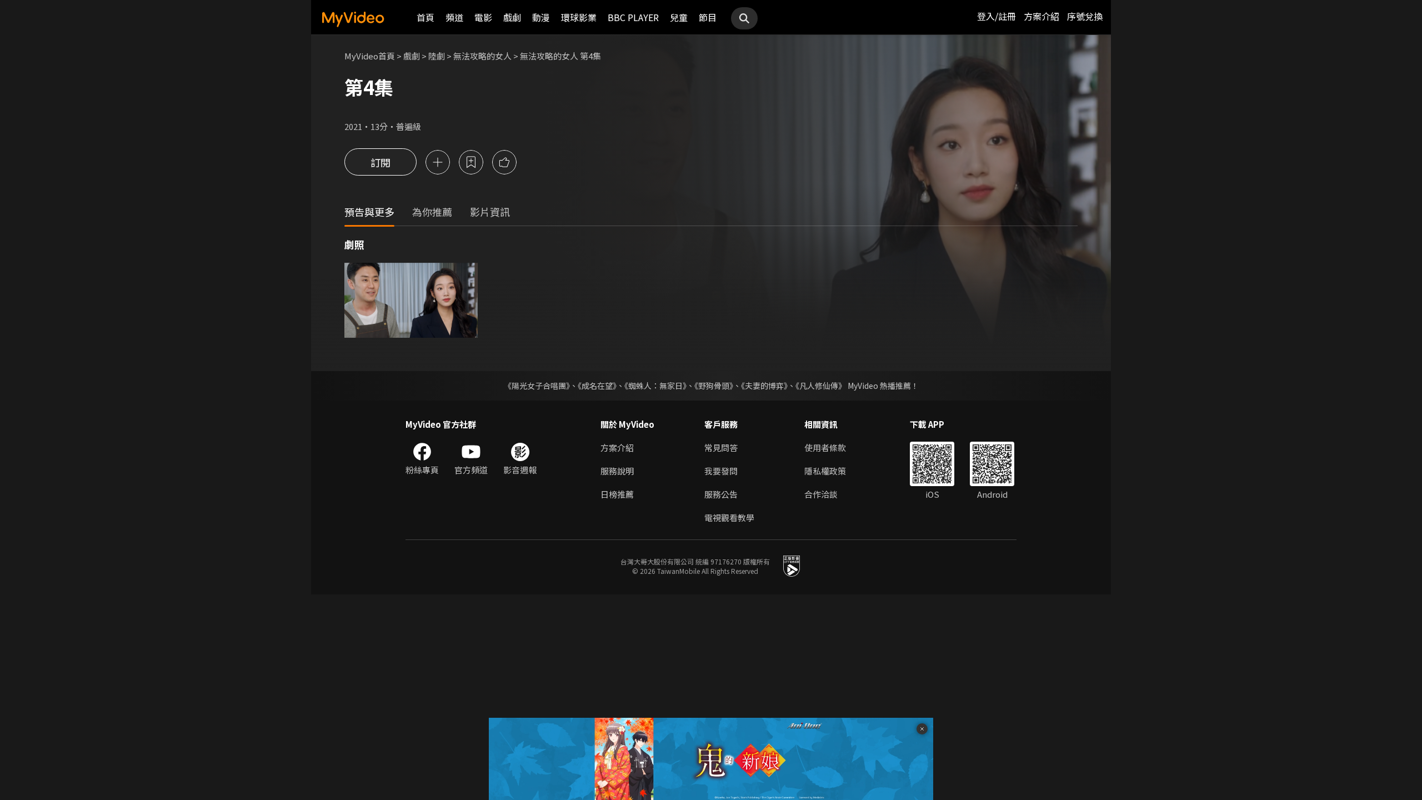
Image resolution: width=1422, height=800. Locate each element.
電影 (483, 17)
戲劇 (512, 17)
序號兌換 (1085, 16)
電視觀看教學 (729, 517)
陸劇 (436, 56)
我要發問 (721, 471)
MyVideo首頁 (369, 56)
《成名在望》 (597, 385)
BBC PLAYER (633, 17)
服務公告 (721, 494)
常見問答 (721, 447)
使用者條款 (825, 447)
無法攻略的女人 (482, 56)
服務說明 (617, 471)
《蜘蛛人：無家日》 (655, 385)
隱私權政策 (825, 471)
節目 (708, 17)
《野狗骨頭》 (713, 385)
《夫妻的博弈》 (764, 385)
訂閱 (380, 162)
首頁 (425, 17)
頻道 (454, 17)
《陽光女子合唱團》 (537, 385)
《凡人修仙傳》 (820, 385)
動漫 (541, 17)
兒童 (679, 17)
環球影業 (579, 17)
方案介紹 (1041, 16)
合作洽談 (821, 494)
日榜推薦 (617, 494)
